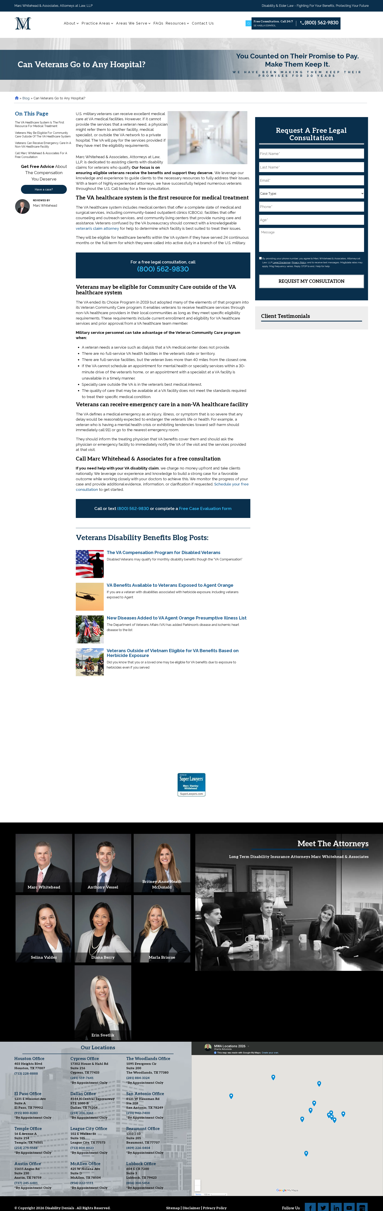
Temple (28, 1128)
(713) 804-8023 (82, 1148)
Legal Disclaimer (281, 262)
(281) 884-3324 (138, 1078)
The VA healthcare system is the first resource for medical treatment (39, 124)
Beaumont (143, 1128)
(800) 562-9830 (322, 23)
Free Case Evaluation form (205, 508)
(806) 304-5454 (138, 1183)
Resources (176, 23)
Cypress (84, 1058)
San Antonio (145, 1094)
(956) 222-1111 (81, 1183)
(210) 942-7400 (138, 1113)
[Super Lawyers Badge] (191, 786)
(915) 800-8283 (26, 1113)
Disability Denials (60, 1208)
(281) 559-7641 (82, 1078)
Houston (29, 1058)
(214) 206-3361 (82, 1113)
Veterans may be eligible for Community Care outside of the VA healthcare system (43, 134)
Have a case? (44, 189)
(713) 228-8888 (26, 1074)
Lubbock (141, 1164)
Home (16, 98)
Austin (27, 1164)
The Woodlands (148, 1058)
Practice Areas (96, 23)
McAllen (85, 1164)
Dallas (83, 1094)
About (70, 23)
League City (88, 1128)
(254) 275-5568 (26, 1148)
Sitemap (173, 1208)
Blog (26, 98)
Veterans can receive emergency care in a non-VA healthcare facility (43, 144)
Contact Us (203, 23)
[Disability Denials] (23, 23)
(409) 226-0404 (138, 1148)
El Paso (27, 1094)
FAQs (158, 23)
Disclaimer (192, 1208)
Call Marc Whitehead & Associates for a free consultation (41, 155)
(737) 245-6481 (26, 1183)
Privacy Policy (299, 262)
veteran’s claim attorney (97, 228)
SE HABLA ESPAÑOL (265, 25)
